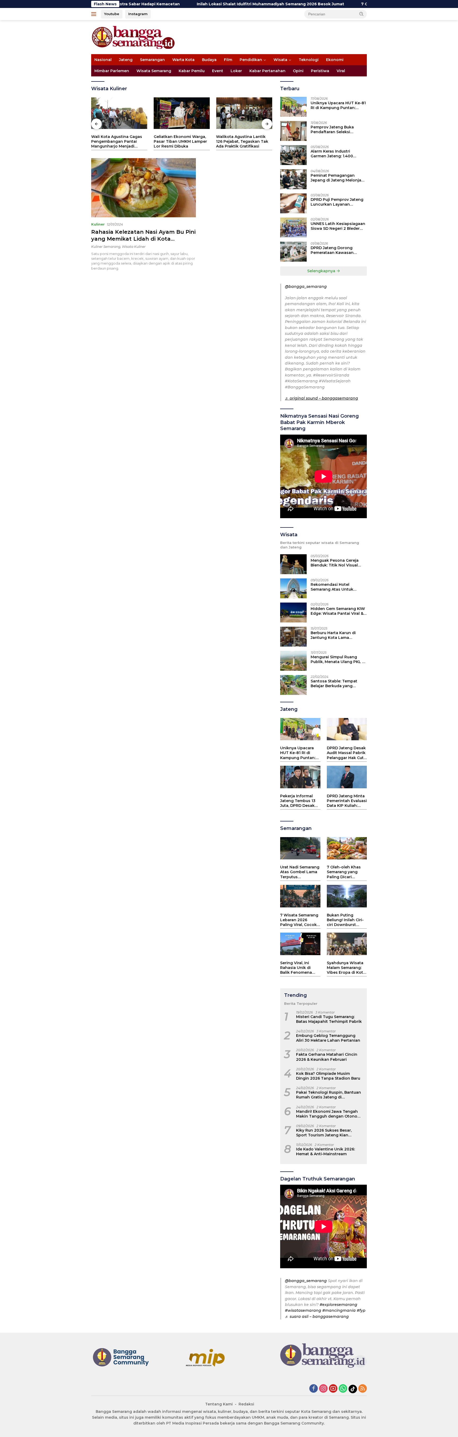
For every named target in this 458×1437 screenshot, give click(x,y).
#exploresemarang (338, 1304)
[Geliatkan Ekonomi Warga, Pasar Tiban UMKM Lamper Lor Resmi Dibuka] (182, 113)
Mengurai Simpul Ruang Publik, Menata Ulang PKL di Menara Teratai (338, 659)
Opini (298, 70)
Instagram (138, 14)
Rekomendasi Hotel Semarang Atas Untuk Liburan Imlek (332, 587)
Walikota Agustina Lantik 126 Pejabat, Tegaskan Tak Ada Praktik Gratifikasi (242, 141)
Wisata (280, 59)
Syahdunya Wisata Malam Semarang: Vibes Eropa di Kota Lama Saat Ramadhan (346, 967)
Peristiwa (320, 70)
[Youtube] (333, 1388)
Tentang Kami (219, 1404)
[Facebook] (313, 1388)
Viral (341, 70)
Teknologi (309, 59)
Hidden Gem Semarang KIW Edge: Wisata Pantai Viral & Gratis (338, 611)
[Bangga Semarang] (133, 36)
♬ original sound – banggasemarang (321, 398)
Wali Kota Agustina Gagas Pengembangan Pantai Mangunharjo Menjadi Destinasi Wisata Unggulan (118, 141)
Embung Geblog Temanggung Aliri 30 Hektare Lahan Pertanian (328, 1038)
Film (228, 59)
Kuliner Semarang (105, 247)
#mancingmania (339, 1310)
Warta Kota (183, 59)
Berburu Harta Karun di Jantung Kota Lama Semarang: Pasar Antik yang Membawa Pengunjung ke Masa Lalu (338, 635)
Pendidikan (251, 59)
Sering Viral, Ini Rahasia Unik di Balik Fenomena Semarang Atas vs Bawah (297, 967)
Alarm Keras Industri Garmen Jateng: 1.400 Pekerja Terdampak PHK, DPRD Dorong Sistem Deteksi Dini (335, 153)
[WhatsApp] (343, 1388)
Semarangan (152, 59)
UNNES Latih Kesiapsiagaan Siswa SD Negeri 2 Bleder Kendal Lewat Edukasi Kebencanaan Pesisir (338, 226)
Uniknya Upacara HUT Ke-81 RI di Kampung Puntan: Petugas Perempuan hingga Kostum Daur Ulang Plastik (338, 105)
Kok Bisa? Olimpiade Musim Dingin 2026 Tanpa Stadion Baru (328, 1076)
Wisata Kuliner (134, 247)
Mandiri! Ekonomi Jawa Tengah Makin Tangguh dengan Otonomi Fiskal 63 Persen (329, 1114)
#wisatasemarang (303, 1310)
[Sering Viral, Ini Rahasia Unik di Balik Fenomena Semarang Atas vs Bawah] (300, 944)
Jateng (126, 59)
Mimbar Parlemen (111, 70)
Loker (236, 70)
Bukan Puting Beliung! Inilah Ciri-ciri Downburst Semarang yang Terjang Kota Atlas (345, 920)
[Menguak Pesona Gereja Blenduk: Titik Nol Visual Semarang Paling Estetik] (293, 564)
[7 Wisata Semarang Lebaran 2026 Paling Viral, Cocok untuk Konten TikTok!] (300, 896)
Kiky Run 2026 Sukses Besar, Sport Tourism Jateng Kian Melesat (324, 1132)
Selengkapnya (321, 271)
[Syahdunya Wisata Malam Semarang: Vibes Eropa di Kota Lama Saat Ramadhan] (347, 944)
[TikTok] (353, 1389)
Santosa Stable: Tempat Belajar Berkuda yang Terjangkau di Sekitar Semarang (334, 683)
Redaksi (246, 1404)
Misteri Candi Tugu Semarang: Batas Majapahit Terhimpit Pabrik (329, 1019)
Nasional (103, 59)
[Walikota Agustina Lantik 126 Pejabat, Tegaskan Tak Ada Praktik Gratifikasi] (244, 113)
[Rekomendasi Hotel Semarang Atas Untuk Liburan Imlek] (293, 588)
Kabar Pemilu (192, 70)
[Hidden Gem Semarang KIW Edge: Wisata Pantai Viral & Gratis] (293, 612)
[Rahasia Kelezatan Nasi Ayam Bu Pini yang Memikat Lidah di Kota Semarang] (143, 187)
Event (217, 70)
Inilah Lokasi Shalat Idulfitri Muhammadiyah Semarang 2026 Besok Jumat (217, 4)
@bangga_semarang (306, 286)
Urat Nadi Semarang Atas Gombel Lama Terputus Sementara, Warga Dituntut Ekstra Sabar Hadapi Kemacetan (299, 872)
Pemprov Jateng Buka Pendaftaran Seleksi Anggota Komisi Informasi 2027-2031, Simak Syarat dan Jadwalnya (339, 129)
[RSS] (362, 1388)
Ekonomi (335, 59)
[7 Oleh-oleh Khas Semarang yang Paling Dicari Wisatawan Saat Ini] (347, 848)
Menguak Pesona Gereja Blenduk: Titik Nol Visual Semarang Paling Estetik (335, 563)
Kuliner (98, 224)
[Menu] (94, 14)
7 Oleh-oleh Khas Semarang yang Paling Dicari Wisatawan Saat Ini (346, 872)
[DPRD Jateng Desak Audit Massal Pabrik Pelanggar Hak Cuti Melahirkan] (347, 729)
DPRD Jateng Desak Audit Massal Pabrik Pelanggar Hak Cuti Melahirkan (346, 753)
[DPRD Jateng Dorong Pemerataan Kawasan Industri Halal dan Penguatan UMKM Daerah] (293, 252)
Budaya (209, 59)
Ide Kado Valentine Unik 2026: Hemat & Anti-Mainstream (325, 1151)
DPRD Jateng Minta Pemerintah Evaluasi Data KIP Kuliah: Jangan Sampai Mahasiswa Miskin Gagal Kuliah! (347, 801)
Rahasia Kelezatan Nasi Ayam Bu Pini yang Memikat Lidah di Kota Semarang (143, 239)
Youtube (111, 14)
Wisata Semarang (153, 70)
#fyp (361, 1310)
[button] (361, 14)
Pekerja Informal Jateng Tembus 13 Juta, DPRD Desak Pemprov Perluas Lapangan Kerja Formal (297, 801)
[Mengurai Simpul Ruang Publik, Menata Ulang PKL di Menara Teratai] (293, 661)
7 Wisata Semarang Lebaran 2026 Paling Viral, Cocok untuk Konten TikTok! (299, 920)
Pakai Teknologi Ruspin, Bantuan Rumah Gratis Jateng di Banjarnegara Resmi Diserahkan (328, 1095)
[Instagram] (323, 1388)
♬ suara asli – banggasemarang (317, 1316)
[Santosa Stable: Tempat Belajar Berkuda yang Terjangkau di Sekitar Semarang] (293, 685)
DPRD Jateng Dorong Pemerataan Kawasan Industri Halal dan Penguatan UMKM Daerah (336, 250)
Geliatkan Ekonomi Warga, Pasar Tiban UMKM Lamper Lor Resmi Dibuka (180, 141)
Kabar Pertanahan (267, 70)
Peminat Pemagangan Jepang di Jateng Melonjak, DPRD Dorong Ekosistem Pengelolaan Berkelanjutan (337, 178)
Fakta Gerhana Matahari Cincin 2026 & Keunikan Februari (326, 1057)
